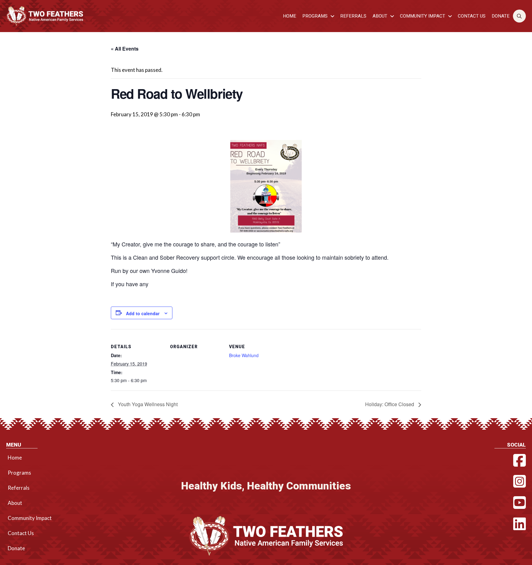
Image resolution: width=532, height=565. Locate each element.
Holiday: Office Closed (390, 404)
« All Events (125, 48)
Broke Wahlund (244, 355)
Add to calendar (142, 313)
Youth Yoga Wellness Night (147, 404)
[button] (519, 16)
